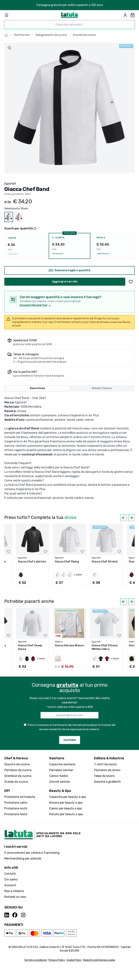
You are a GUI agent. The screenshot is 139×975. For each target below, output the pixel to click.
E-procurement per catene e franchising (32, 852)
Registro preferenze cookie (99, 960)
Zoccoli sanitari (59, 781)
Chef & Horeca (16, 758)
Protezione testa (15, 814)
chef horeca (22, 35)
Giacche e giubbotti (107, 781)
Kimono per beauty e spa (65, 802)
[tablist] (69, 388)
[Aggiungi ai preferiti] (131, 282)
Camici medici (58, 776)
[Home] (6, 35)
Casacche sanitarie (62, 764)
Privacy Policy (57, 960)
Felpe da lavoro (104, 776)
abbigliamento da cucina (51, 35)
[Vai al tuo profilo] (125, 15)
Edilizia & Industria (109, 758)
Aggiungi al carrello (64, 281)
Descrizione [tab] (37, 388)
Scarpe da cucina (16, 781)
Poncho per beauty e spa (66, 814)
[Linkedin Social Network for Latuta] (6, 915)
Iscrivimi (70, 740)
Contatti (10, 873)
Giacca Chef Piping (67, 561)
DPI (7, 791)
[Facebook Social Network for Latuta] (14, 915)
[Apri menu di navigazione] (6, 15)
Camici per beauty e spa (65, 808)
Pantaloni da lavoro (107, 770)
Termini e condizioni (35, 960)
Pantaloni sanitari (61, 770)
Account (10, 885)
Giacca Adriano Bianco (69, 645)
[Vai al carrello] (132, 15)
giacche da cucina (84, 35)
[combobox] (69, 24)
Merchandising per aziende (22, 858)
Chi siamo (11, 879)
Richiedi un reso (15, 897)
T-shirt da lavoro (105, 764)
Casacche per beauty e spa (67, 797)
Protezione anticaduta (19, 797)
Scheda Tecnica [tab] (102, 388)
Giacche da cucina (17, 764)
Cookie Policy (74, 960)
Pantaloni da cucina (17, 770)
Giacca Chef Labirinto (32, 561)
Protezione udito (15, 802)
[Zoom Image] (9, 48)
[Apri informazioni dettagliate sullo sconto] (34, 228)
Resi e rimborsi (14, 891)
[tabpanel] (69, 448)
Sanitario (56, 758)
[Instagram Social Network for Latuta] (23, 915)
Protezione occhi (15, 808)
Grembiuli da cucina (17, 776)
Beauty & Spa (60, 791)
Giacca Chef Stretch (105, 561)
